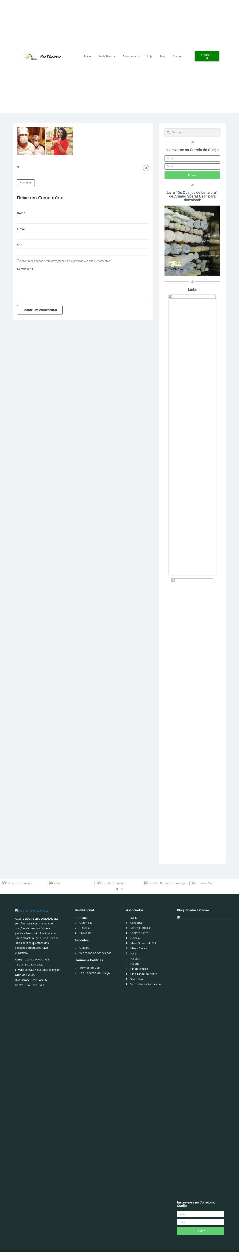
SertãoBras (105, 56)
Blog (162, 56)
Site (19, 245)
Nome (21, 213)
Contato (177, 56)
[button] (117, 889)
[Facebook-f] (23, 993)
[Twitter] (29, 993)
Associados (129, 56)
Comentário (25, 268)
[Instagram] (35, 993)
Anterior (26, 182)
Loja (150, 56)
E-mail (21, 229)
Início (87, 56)
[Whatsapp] (17, 993)
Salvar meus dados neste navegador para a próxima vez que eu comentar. (65, 261)
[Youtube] (41, 993)
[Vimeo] (47, 993)
